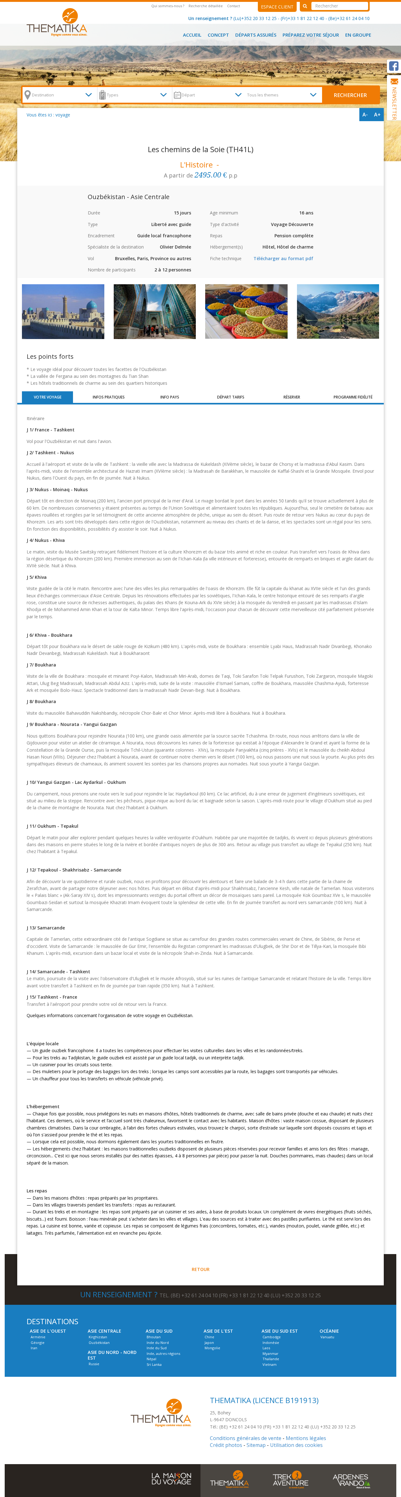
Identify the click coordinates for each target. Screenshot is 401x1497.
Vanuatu (327, 1337)
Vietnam (270, 1364)
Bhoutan (154, 1337)
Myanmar (271, 1353)
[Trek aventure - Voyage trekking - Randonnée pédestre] (290, 1479)
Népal (151, 1358)
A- (365, 114)
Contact (233, 5)
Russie (94, 1363)
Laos (266, 1347)
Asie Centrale (104, 1331)
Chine (209, 1337)
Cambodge (272, 1337)
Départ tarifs (230, 397)
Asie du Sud (159, 1331)
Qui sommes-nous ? (167, 5)
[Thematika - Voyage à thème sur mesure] (229, 1479)
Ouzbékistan (99, 1342)
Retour (201, 1269)
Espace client (277, 7)
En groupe (358, 35)
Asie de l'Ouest (48, 1331)
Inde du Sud (157, 1347)
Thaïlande (271, 1358)
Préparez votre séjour (311, 35)
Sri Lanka (154, 1364)
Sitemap (256, 1445)
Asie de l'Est (218, 1331)
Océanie (329, 1331)
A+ (377, 114)
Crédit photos (226, 1445)
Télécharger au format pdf (283, 258)
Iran (34, 1347)
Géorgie (37, 1342)
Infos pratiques (109, 397)
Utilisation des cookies (296, 1445)
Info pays (169, 397)
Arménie (38, 1337)
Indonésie (271, 1342)
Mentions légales (306, 1438)
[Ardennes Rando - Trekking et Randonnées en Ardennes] (161, 1412)
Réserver (292, 397)
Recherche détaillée (206, 5)
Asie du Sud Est (280, 1331)
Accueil (192, 35)
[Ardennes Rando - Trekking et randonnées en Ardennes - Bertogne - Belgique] (57, 22)
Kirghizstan (98, 1337)
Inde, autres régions (163, 1353)
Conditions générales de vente (245, 1438)
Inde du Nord (158, 1342)
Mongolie (212, 1347)
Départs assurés (255, 35)
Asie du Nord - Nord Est (112, 1355)
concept (218, 35)
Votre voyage (47, 397)
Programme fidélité (353, 397)
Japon (209, 1342)
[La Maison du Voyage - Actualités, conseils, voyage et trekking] (171, 1476)
